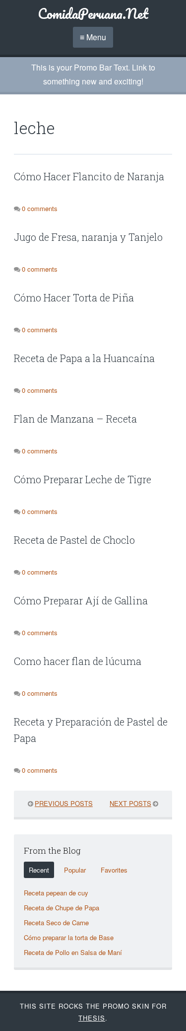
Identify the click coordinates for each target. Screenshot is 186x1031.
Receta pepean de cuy (56, 892)
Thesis (91, 1018)
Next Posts (130, 803)
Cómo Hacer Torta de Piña (74, 297)
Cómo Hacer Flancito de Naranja (89, 176)
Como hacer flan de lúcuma (77, 661)
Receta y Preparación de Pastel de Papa (91, 729)
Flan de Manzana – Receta (75, 418)
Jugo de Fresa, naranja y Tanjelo (88, 236)
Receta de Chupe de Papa (61, 907)
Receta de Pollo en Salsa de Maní (73, 952)
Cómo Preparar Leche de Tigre (82, 479)
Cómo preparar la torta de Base (69, 937)
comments (40, 208)
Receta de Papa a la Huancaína (84, 358)
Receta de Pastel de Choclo (74, 539)
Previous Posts (64, 803)
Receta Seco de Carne (56, 922)
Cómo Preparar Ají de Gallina (81, 600)
